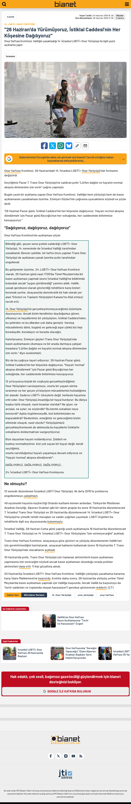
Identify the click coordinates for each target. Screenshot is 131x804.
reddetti (101, 587)
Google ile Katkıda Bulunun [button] (69, 691)
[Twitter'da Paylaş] (52, 145)
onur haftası (107, 594)
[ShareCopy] (77, 145)
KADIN (10, 16)
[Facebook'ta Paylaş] (44, 145)
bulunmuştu (55, 521)
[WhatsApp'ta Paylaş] (60, 145)
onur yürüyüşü (85, 594)
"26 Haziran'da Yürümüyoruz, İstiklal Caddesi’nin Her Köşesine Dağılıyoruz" (62, 32)
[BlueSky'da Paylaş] (69, 145)
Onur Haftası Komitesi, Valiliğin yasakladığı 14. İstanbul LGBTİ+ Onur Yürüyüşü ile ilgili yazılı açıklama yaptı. (59, 42)
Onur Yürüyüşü (91, 170)
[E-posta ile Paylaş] (85, 145)
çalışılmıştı (31, 496)
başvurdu (44, 578)
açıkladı (50, 550)
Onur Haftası (12, 170)
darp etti (25, 566)
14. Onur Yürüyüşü (16, 309)
